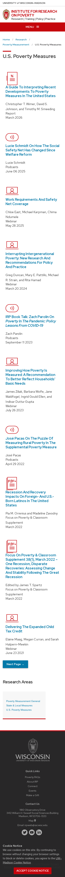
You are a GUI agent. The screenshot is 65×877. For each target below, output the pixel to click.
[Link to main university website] (32, 762)
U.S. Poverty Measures (19, 709)
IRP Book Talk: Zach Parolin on (31, 321)
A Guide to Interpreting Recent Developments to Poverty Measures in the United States (31, 91)
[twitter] (25, 832)
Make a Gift (32, 795)
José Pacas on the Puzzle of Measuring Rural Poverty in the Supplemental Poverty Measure (31, 442)
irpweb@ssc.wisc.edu (36, 825)
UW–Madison (24, 3)
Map (31, 820)
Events (32, 790)
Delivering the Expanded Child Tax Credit (30, 629)
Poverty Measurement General (23, 701)
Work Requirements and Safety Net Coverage (31, 201)
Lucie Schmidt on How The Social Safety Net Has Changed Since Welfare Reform (32, 150)
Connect (32, 786)
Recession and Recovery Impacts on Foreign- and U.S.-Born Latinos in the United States (30, 498)
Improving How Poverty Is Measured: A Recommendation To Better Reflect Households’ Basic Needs (30, 377)
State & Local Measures (19, 705)
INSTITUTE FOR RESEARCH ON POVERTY (34, 13)
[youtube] (32, 832)
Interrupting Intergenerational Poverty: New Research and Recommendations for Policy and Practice (30, 260)
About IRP (32, 781)
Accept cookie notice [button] (32, 870)
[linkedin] (39, 832)
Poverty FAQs (32, 777)
